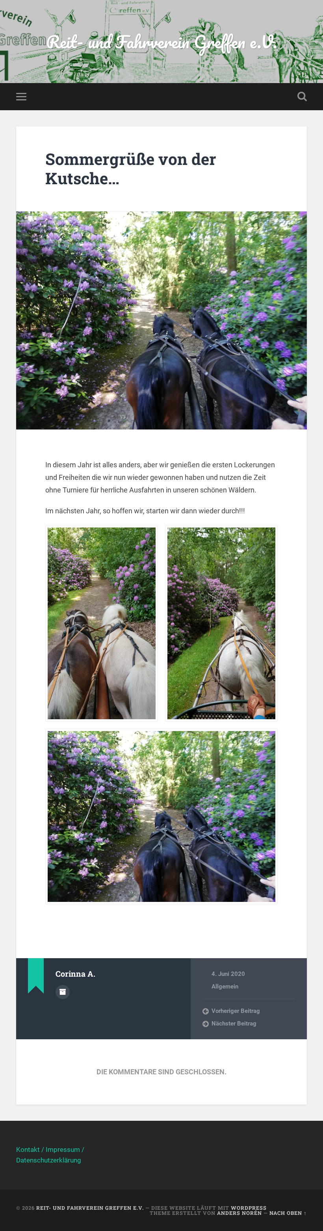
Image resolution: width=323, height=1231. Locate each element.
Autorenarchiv (63, 992)
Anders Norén (239, 1213)
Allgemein (225, 986)
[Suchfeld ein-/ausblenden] (302, 96)
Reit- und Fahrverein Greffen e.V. (161, 42)
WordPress (249, 1208)
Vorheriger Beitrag (236, 1010)
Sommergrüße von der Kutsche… (130, 168)
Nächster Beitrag (234, 1023)
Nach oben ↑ (288, 1213)
